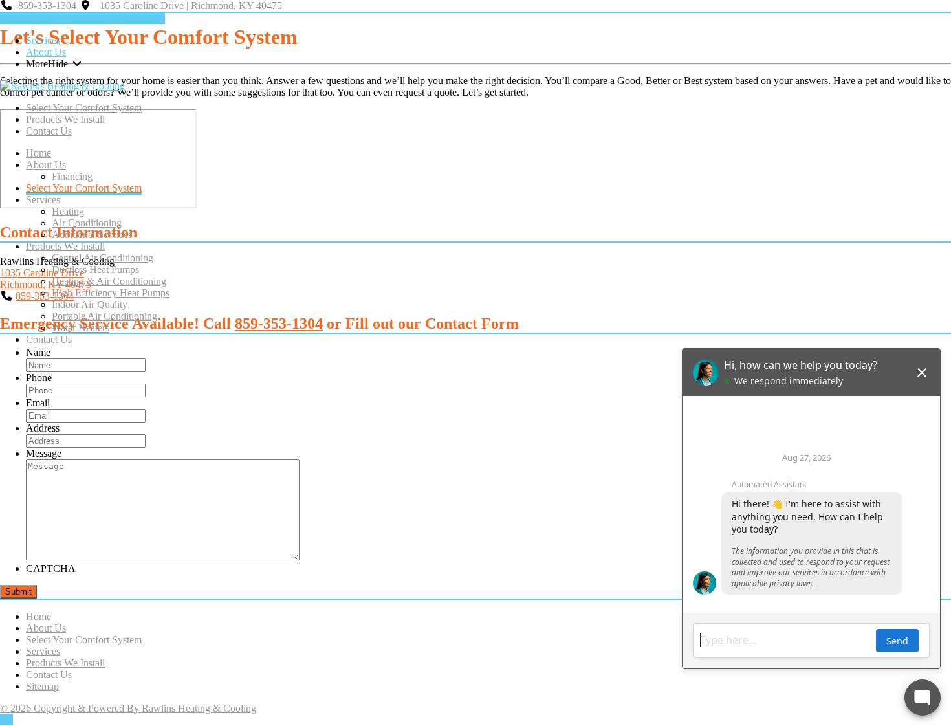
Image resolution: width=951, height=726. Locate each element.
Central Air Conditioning (102, 257)
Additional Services (92, 234)
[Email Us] (158, 18)
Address (43, 428)
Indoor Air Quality (89, 304)
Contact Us (49, 131)
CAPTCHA (51, 568)
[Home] (6, 18)
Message (43, 453)
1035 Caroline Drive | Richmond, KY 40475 (191, 5)
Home (38, 153)
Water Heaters (80, 327)
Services (43, 40)
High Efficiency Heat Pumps (110, 292)
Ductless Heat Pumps (95, 269)
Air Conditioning (87, 222)
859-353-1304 (47, 5)
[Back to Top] (6, 719)
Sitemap (42, 686)
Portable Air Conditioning (104, 316)
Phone (39, 377)
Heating (68, 211)
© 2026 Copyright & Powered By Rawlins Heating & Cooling (128, 708)
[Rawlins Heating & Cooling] (62, 85)
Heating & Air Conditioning (109, 281)
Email (38, 402)
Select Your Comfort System (84, 107)
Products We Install (65, 119)
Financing (72, 176)
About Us (46, 52)
